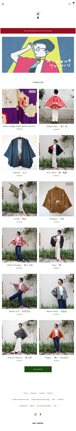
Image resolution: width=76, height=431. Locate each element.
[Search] (69, 4)
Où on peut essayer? (44, 406)
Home (26, 393)
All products (38, 369)
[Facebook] (40, 414)
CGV (55, 406)
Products (33, 393)
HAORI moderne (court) (20, 399)
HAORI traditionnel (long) (40, 399)
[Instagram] (35, 414)
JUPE (53, 399)
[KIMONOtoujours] (38, 15)
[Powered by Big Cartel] (38, 423)
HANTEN (61, 399)
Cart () (49, 393)
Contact (42, 393)
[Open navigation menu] (3, 4)
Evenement (23, 406)
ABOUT (32, 406)
